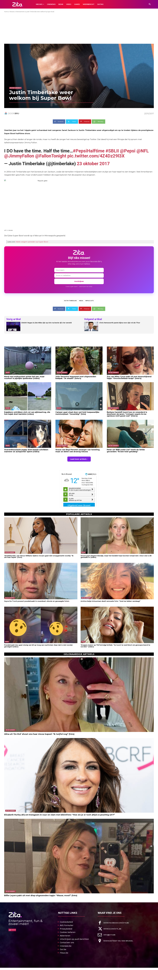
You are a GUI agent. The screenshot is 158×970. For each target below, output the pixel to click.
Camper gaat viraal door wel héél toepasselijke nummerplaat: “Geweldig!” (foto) (77, 413)
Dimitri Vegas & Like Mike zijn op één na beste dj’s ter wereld (46, 323)
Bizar (59, 408)
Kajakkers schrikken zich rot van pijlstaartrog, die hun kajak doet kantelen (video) (27, 413)
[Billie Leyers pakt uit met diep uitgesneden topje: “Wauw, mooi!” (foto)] (79, 856)
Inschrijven (79, 281)
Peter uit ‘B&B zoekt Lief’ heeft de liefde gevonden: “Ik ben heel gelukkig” (126, 451)
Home (6, 12)
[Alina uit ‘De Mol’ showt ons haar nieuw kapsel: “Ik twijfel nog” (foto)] (79, 694)
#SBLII (112, 150)
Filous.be (64, 952)
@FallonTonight (50, 156)
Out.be (63, 949)
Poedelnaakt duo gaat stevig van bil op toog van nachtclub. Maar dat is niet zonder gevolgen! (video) (38, 646)
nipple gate (89, 300)
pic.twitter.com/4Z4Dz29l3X (96, 156)
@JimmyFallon (19, 156)
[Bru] (6, 113)
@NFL (143, 150)
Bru (17, 113)
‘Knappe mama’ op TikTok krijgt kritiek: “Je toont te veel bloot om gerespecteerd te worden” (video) (115, 646)
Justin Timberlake (70, 300)
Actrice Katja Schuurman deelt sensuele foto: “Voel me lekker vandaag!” (111, 601)
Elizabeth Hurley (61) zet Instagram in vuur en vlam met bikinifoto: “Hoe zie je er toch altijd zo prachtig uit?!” (59, 815)
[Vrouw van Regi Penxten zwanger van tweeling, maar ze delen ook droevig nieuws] (78, 434)
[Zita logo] (17, 4)
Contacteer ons (67, 942)
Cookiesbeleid (66, 922)
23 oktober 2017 (93, 163)
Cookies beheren (67, 932)
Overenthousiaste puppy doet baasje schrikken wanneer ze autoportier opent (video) (26, 451)
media (81, 300)
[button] (150, 4)
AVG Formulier (66, 925)
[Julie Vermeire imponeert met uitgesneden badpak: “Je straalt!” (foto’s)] (78, 361)
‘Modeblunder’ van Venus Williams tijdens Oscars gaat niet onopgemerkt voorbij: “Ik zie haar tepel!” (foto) (38, 556)
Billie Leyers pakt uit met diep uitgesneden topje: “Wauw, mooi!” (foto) (40, 895)
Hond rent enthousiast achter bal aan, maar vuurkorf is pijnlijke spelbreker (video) (24, 378)
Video (7, 372)
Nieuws (12, 12)
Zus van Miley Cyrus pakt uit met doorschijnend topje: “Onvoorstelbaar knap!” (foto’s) (129, 378)
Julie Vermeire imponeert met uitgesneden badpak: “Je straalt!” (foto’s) (75, 378)
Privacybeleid (66, 928)
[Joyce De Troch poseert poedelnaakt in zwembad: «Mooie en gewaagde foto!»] (40, 581)
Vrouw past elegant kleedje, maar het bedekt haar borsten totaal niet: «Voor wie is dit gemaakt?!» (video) (116, 556)
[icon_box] (113, 923)
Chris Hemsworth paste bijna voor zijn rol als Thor (119, 323)
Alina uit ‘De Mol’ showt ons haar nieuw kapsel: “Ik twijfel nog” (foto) (39, 734)
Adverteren (65, 935)
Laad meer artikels (78, 459)
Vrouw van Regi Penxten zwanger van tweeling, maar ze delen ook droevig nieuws (77, 451)
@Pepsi (127, 150)
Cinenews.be (65, 946)
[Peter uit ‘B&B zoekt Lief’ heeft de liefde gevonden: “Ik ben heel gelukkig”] (130, 434)
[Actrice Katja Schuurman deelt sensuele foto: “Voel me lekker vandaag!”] (117, 581)
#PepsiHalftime (88, 150)
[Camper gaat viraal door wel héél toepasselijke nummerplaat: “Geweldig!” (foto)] (78, 396)
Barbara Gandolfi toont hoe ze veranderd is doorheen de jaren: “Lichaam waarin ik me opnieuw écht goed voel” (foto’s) (127, 414)
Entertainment (20, 12)
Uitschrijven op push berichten (74, 939)
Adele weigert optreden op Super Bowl (32, 242)
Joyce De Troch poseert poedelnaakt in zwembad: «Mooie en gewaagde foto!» (36, 601)
